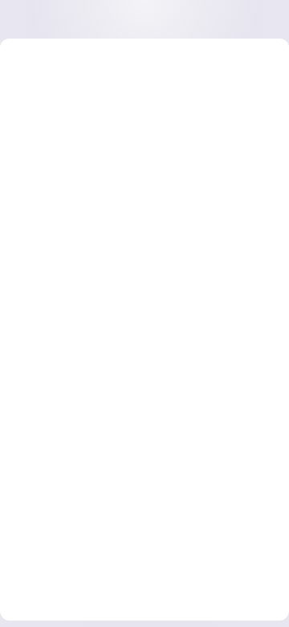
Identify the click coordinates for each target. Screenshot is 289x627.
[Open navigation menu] (46, 19)
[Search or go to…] (226, 19)
